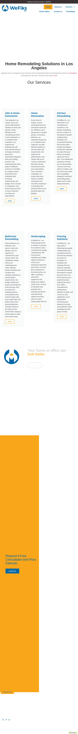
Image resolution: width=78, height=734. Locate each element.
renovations (72, 73)
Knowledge (70, 11)
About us (58, 7)
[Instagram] (3, 719)
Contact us (58, 11)
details (10, 201)
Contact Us (12, 571)
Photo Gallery (44, 11)
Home (48, 7)
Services (69, 7)
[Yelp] (9, 719)
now (55, 75)
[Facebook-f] (6, 719)
